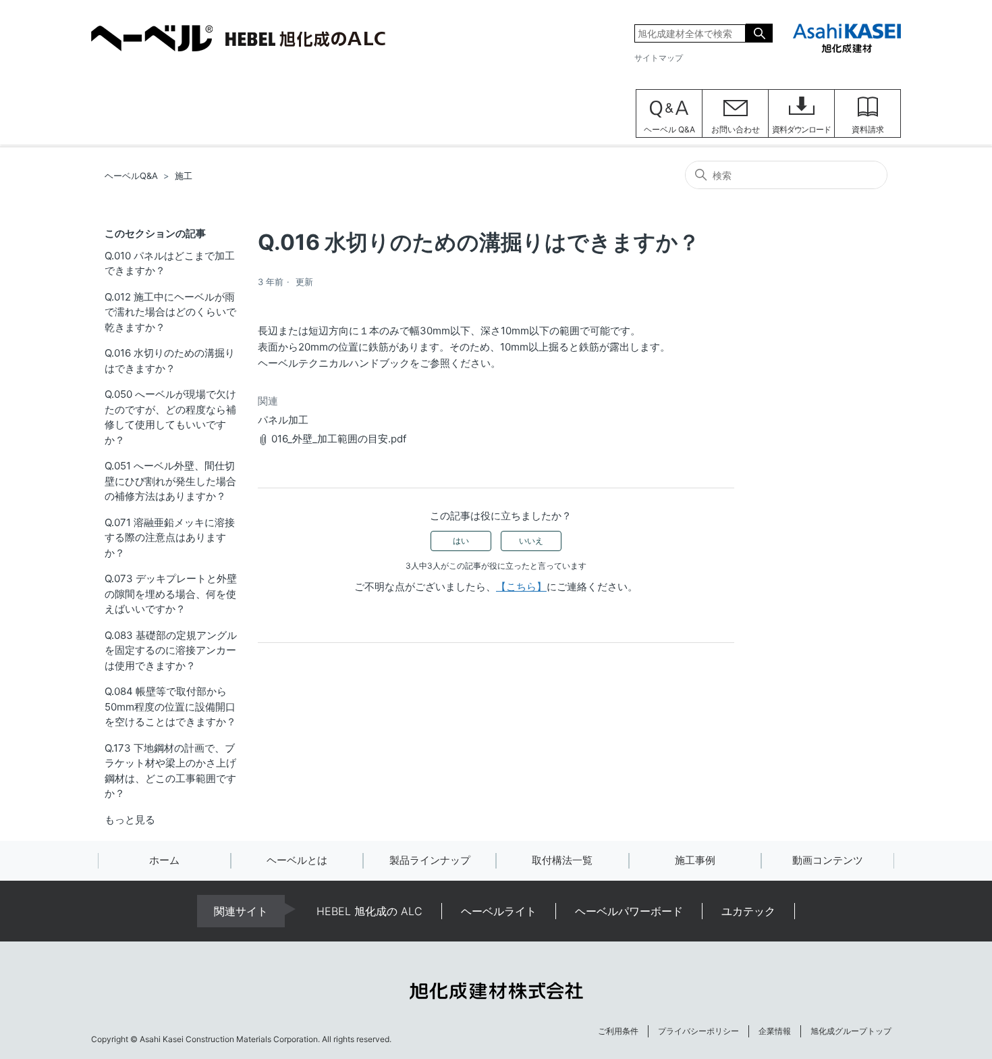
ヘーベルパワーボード (629, 911)
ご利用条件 (618, 1031)
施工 (183, 175)
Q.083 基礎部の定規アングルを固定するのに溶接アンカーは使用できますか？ (171, 650)
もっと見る (130, 819)
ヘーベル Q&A (669, 129)
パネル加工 (283, 419)
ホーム (164, 860)
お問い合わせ (735, 129)
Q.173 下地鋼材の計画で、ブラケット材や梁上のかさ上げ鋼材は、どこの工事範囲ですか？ (170, 771)
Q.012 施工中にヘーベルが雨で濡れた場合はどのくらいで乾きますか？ (170, 312)
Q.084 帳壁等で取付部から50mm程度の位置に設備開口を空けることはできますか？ (170, 706)
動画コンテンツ (827, 860)
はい (461, 541)
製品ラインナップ (429, 860)
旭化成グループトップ (850, 1031)
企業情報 (775, 1031)
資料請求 (868, 129)
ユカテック (748, 911)
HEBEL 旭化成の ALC (369, 911)
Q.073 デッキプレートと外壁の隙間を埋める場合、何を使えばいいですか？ (171, 593)
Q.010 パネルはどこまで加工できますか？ (170, 263)
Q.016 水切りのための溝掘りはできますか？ (170, 360)
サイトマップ (658, 58)
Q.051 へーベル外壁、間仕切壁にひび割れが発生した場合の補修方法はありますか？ (170, 480)
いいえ (531, 541)
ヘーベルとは (297, 860)
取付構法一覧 (562, 860)
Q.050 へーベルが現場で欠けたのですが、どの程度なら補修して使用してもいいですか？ (170, 417)
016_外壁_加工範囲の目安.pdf (338, 438)
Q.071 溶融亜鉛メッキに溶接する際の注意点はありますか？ (170, 537)
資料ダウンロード (801, 129)
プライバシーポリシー (698, 1031)
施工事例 (695, 860)
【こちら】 (521, 586)
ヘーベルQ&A (131, 175)
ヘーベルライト (498, 911)
